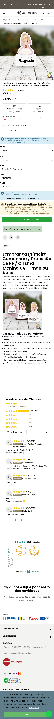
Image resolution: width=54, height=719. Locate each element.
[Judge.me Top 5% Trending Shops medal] (8, 562)
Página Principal (9, 19)
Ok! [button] (27, 714)
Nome (3, 174)
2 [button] (21, 520)
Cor (2, 156)
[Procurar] (44, 12)
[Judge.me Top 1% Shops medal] (34, 550)
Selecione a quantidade (15, 125)
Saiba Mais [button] (34, 707)
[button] (4, 13)
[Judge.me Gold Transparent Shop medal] (21, 550)
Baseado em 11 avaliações (16, 406)
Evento (3, 166)
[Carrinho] (49, 12)
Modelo (4, 147)
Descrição (6, 246)
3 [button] (27, 520)
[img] (19, 441)
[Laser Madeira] (27, 13)
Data (2, 183)
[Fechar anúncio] (49, 4)
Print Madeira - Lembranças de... (31, 19)
